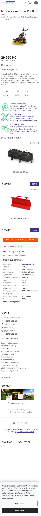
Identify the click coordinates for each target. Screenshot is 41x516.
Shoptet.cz (11, 410)
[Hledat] (24, 3)
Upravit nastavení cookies (24, 432)
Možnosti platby (7, 357)
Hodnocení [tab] (12, 246)
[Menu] (36, 3)
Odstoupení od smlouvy (9, 343)
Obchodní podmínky (8, 346)
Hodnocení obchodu (17, 412)
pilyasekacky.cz (9, 327)
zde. (12, 498)
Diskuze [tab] (21, 246)
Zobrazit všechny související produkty (20, 240)
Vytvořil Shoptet (22, 423)
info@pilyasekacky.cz (12, 318)
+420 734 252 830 (10, 321)
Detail (34, 184)
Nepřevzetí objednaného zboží (12, 371)
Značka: (8, 19)
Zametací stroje (28, 264)
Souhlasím (19, 510)
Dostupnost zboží (7, 354)
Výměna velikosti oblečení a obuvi (13, 368)
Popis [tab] (5, 246)
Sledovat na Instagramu (19, 403)
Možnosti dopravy (7, 360)
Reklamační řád (6, 348)
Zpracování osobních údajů (11, 351)
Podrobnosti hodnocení (29, 17)
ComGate (28, 412)
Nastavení (19, 503)
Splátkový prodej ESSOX (9, 365)
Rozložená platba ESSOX (10, 362)
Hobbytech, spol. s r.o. (25, 410)
